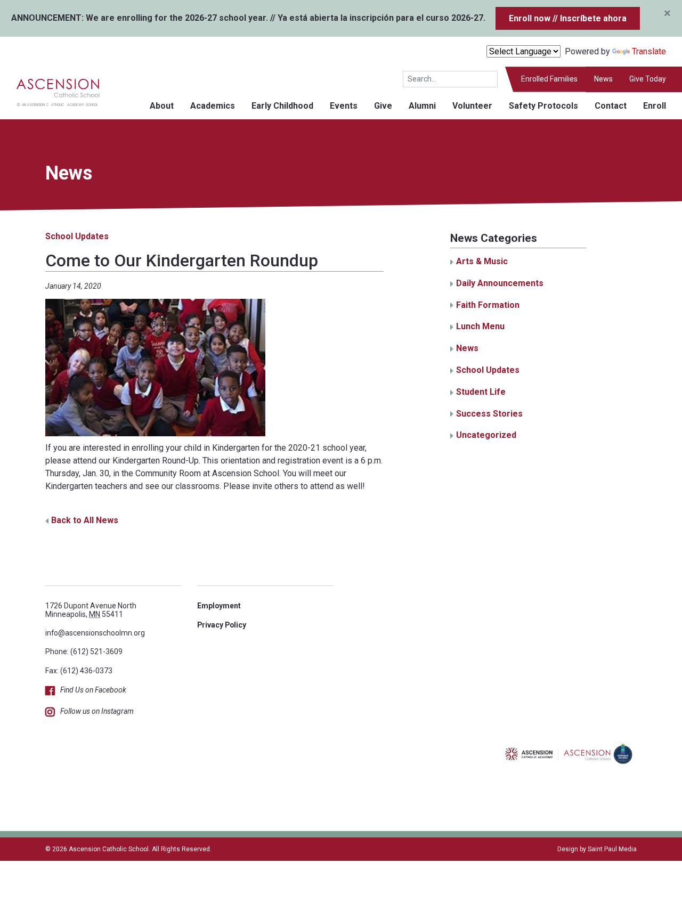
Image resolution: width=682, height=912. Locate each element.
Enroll (654, 106)
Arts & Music (482, 261)
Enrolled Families (549, 79)
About (162, 106)
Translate (649, 51)
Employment (219, 605)
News (603, 79)
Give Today (647, 79)
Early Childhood (282, 106)
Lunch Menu (480, 326)
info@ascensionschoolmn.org (95, 633)
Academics (212, 106)
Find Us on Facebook (93, 690)
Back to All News (84, 520)
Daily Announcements (499, 283)
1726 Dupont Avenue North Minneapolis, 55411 (90, 609)
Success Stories (489, 414)
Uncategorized (486, 435)
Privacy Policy (221, 625)
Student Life (481, 392)
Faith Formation (487, 305)
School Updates (77, 236)
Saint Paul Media (612, 849)
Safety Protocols (543, 106)
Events (344, 106)
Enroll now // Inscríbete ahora (568, 18)
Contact (611, 106)
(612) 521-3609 (96, 651)
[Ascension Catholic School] (50, 91)
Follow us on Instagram (97, 711)
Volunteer (472, 106)
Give (383, 106)
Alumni (422, 106)
